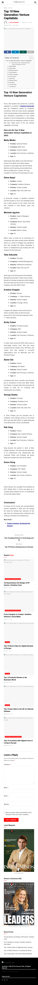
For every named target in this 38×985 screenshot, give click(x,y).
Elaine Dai (12, 78)
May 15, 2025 (8, 587)
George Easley (13, 80)
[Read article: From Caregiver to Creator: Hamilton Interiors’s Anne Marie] (19, 601)
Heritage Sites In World (13, 736)
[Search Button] (35, 2)
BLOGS (7, 642)
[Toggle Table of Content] (30, 57)
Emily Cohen (12, 76)
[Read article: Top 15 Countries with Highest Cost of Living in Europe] (19, 727)
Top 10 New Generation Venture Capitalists (19, 60)
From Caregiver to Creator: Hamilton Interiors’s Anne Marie (17, 615)
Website (6, 804)
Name (6, 787)
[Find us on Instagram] (6, 980)
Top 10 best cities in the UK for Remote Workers (18, 710)
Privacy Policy (15, 971)
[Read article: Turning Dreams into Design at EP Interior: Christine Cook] (19, 570)
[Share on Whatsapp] (23, 51)
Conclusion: (13, 86)
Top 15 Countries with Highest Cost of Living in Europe (18, 741)
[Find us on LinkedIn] (4, 980)
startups (10, 8)
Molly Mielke (12, 66)
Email (6, 796)
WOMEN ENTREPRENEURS (12, 579)
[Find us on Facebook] (2, 980)
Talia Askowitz (13, 72)
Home (5, 8)
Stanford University (27, 106)
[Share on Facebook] (7, 51)
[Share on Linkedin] (15, 51)
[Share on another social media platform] (30, 51)
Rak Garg (11, 82)
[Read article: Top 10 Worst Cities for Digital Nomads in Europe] (19, 633)
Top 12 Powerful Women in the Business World (15, 678)
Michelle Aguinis (13, 70)
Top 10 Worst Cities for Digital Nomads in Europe (18, 647)
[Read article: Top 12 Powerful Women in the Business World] (19, 664)
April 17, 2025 (8, 619)
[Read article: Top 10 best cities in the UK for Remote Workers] (19, 696)
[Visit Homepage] (19, 2)
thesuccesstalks (14, 22)
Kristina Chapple (13, 74)
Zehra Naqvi (12, 68)
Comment (7, 764)
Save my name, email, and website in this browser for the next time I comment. (19, 813)
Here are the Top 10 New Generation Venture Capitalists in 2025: (21, 63)
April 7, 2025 (8, 651)
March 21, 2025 (8, 745)
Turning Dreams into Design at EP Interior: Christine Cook (17, 584)
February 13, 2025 (27, 22)
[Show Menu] (3, 2)
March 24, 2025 (8, 714)
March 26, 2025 (8, 682)
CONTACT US (5, 971)
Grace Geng (13, 84)
